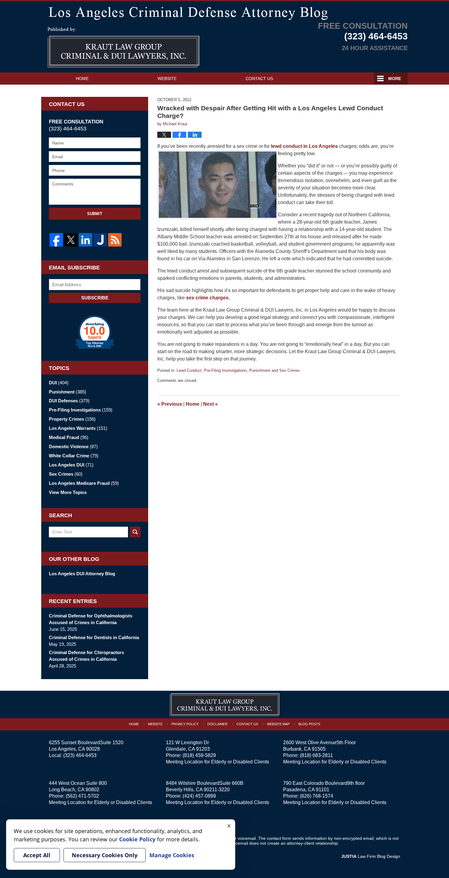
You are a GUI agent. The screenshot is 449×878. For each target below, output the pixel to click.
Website (167, 78)
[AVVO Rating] (95, 332)
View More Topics (68, 492)
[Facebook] (56, 240)
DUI (58, 382)
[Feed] (115, 240)
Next (210, 404)
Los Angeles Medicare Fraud (84, 483)
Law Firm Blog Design (370, 856)
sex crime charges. (208, 297)
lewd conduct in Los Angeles (305, 146)
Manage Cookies (171, 855)
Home (82, 78)
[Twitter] (71, 240)
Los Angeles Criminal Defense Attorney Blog (123, 47)
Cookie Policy (137, 839)
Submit (94, 213)
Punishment (259, 370)
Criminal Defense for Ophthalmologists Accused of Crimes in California (90, 619)
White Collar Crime (73, 455)
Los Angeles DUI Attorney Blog (82, 573)
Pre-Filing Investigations (225, 370)
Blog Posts (309, 724)
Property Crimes (72, 419)
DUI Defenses (69, 400)
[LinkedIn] (85, 240)
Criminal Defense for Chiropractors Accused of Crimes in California (86, 656)
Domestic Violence (73, 446)
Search (135, 532)
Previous (169, 404)
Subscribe (94, 297)
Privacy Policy (185, 724)
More (394, 78)
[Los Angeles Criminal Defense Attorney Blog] (224, 12)
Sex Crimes (289, 370)
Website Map (278, 724)
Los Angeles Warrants (78, 428)
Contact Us (259, 78)
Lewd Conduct (189, 370)
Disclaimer (217, 724)
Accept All (36, 855)
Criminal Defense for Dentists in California (94, 637)
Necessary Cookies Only (104, 855)
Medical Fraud (68, 437)
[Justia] (100, 240)
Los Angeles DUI (71, 464)
